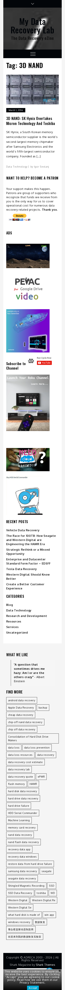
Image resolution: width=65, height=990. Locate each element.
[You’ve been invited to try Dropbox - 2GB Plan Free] (32, 459)
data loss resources (20, 754)
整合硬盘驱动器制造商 (21, 929)
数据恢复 (40, 922)
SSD (51, 885)
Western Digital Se (20, 907)
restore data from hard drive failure (30, 863)
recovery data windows (22, 856)
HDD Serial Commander (22, 813)
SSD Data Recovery (20, 893)
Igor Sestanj (41, 166)
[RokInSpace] (32, 256)
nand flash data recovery (23, 842)
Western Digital (18, 900)
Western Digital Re (43, 900)
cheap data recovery (20, 714)
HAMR (33, 783)
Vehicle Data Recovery (23, 530)
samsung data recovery (22, 871)
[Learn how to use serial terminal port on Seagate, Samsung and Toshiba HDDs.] (32, 495)
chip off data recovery (21, 729)
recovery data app (19, 849)
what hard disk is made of (24, 914)
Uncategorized (17, 632)
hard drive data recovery (23, 798)
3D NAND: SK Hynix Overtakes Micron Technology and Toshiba (30, 121)
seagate (47, 871)
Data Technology (17, 166)
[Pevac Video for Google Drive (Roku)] (32, 288)
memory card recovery (22, 827)
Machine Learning (19, 820)
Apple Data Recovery (21, 707)
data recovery (45, 754)
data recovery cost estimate (25, 762)
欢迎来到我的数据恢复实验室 (24, 936)
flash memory (16, 783)
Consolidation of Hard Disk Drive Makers (28, 738)
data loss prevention (37, 747)
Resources (13, 621)
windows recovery (19, 922)
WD (53, 893)
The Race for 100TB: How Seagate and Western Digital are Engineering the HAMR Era (31, 540)
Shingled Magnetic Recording (26, 885)
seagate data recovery (22, 878)
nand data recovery (20, 834)
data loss (14, 747)
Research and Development (26, 616)
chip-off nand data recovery (25, 722)
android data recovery (21, 700)
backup (43, 707)
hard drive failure (18, 805)
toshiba (41, 893)
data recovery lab (19, 769)
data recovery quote (20, 776)
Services (12, 627)
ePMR (41, 776)
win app (49, 914)
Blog (9, 605)
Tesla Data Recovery (21, 569)
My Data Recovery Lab (32, 25)
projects (34, 209)
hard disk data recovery (22, 791)
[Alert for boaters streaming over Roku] (32, 330)
